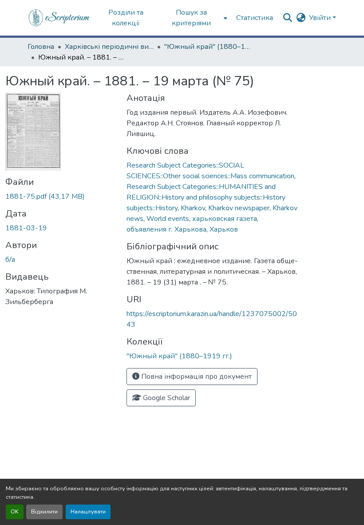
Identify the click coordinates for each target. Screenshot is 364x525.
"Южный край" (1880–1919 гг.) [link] (208, 47)
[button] (59, 18)
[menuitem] (194, 18)
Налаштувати (88, 512)
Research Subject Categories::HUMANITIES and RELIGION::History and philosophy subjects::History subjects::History (206, 197)
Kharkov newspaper (238, 208)
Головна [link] (41, 47)
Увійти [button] (320, 18)
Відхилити (44, 512)
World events (167, 219)
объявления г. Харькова (166, 229)
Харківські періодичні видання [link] (109, 47)
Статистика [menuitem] (254, 18)
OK (15, 512)
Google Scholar (165, 398)
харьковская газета (224, 219)
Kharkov (193, 208)
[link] (60, 196)
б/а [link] (10, 260)
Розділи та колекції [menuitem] (125, 18)
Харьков (224, 229)
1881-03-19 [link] (26, 228)
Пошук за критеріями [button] (191, 18)
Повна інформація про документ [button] (195, 376)
